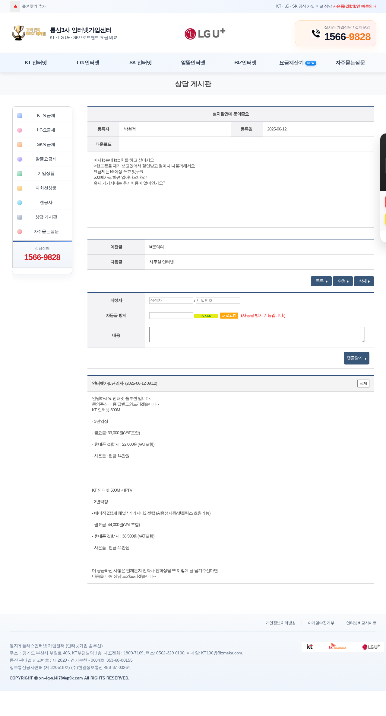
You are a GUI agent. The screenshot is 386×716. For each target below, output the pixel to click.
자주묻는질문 (350, 63)
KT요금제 (46, 115)
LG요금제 (46, 129)
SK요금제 (46, 144)
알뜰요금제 (46, 158)
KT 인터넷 (36, 63)
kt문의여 (156, 246)
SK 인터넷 (140, 63)
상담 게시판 (46, 216)
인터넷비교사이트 (361, 623)
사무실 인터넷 (161, 261)
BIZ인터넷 (245, 63)
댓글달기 (355, 357)
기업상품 (46, 173)
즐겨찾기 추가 (34, 6)
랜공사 (46, 202)
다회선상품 (46, 187)
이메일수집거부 (321, 623)
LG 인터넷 (88, 63)
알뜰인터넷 (193, 63)
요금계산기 (296, 63)
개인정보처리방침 (281, 623)
